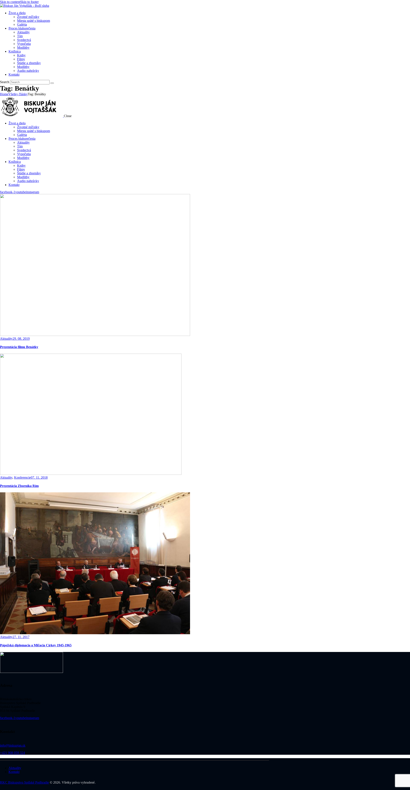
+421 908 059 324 (12, 753)
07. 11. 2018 (39, 477)
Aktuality (6, 338)
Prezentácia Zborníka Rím (19, 486)
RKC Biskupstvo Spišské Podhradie (24, 782)
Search (4, 82)
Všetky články (18, 94)
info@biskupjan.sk (12, 745)
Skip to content (10, 2)
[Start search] (52, 83)
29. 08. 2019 (21, 338)
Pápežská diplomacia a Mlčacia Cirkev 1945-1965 (36, 645)
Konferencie (22, 477)
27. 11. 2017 (21, 637)
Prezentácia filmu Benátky (19, 347)
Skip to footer (29, 2)
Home (4, 94)
